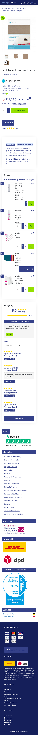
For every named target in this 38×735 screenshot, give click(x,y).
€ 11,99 (30, 211)
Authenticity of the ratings (20, 321)
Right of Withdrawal (11, 487)
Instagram (8, 716)
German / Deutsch (9, 614)
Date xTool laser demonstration (15, 490)
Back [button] (7, 431)
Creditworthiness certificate (14, 514)
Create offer (8, 470)
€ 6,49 (30, 233)
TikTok (7, 724)
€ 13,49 (30, 183)
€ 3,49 (30, 276)
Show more (19, 418)
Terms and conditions (12, 511)
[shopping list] (27, 3)
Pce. (26, 226)
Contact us (7, 690)
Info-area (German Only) (12, 457)
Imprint (6, 701)
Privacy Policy (9, 507)
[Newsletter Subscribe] (19, 529)
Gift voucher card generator (13, 497)
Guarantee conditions (11, 501)
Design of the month (11, 460)
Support (7, 504)
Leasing (7, 480)
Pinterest (8, 720)
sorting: (6, 341)
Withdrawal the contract (16, 650)
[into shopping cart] (31, 203)
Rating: (4, 128)
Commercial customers (11, 694)
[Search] (20, 3)
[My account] (24, 2)
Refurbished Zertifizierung (13, 494)
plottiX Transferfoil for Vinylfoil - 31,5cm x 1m (19, 280)
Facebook (8, 718)
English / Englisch (9, 616)
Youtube (8, 722)
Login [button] (10, 334)
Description (10, 144)
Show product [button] (27, 269)
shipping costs (19, 103)
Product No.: (6, 74)
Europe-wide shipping (11, 463)
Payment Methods (10, 467)
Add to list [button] (9, 123)
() (7, 359)
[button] (2, 183)
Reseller (7, 473)
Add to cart (20, 111)
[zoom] (19, 34)
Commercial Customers (12, 477)
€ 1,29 (30, 253)
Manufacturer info (25, 144)
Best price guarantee (11, 484)
